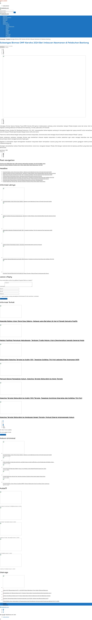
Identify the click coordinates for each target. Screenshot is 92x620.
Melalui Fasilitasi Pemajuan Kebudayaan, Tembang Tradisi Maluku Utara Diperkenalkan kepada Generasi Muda (29, 173)
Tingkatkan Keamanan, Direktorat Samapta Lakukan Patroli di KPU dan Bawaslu (19, 552)
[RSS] (3, 156)
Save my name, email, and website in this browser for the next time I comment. (20, 296)
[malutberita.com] (4, 8)
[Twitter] (3, 155)
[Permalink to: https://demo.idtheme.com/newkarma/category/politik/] (6, 488)
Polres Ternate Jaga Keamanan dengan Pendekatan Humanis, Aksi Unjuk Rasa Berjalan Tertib (22, 505)
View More (3, 434)
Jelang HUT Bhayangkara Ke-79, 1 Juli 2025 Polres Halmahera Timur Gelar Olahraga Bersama (25, 590)
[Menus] (0, 2)
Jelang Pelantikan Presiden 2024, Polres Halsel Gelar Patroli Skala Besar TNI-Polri (21, 165)
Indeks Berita (6, 617)
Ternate (2, 47)
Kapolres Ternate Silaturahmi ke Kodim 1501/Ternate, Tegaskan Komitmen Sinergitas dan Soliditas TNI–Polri (28, 177)
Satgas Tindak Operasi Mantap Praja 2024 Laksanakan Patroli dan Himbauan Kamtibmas (21, 567)
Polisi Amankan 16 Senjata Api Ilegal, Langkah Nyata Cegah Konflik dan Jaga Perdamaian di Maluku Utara (28, 462)
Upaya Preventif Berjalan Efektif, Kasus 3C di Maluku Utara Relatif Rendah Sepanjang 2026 (24, 468)
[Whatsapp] (3, 53)
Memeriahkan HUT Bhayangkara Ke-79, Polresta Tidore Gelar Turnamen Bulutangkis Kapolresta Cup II (27, 593)
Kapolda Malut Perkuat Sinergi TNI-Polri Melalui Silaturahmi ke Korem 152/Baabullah (23, 180)
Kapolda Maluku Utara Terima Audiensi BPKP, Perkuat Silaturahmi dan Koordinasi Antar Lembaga (26, 483)
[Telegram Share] (3, 52)
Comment (2, 286)
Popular (4, 603)
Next (4, 427)
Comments (5, 605)
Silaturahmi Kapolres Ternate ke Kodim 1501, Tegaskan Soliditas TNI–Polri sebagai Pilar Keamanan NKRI (27, 174)
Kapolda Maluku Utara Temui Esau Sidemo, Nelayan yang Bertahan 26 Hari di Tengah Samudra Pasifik (27, 172)
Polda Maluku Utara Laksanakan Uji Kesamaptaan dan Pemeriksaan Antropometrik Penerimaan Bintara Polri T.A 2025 (31, 601)
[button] (15, 12)
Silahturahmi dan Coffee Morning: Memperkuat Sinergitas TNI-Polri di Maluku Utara (22, 163)
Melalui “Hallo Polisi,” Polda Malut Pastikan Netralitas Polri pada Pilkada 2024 (18, 536)
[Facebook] (3, 154)
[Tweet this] (3, 51)
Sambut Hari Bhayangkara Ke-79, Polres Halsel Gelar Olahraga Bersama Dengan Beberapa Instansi (26, 595)
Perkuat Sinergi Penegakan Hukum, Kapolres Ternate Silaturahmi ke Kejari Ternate (22, 176)
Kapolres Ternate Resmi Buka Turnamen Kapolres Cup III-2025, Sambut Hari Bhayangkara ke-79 (25, 598)
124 (3, 426)
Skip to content (3, 0)
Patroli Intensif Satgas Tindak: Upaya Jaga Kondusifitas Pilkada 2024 (16, 520)
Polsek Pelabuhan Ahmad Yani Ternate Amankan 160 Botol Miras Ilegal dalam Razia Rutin (24, 181)
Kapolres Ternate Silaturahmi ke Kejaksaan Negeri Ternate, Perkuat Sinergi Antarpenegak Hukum (26, 178)
